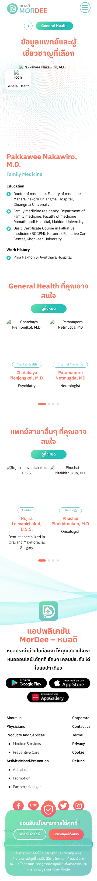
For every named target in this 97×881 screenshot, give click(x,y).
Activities (20, 770)
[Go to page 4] (58, 404)
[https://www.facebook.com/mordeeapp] (18, 805)
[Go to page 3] (53, 404)
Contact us (81, 726)
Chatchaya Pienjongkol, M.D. (26, 375)
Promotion (21, 778)
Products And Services (25, 735)
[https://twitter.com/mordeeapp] (63, 805)
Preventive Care (26, 752)
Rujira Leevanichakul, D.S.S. (26, 524)
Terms (77, 735)
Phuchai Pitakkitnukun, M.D (70, 521)
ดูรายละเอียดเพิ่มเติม (55, 869)
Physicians (15, 726)
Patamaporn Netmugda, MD (70, 375)
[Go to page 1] (42, 404)
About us (14, 718)
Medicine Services (28, 761)
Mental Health (27, 364)
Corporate (80, 718)
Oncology (70, 510)
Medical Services (27, 744)
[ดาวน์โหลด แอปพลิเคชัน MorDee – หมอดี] (26, 683)
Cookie (78, 752)
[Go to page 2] (49, 404)
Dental (27, 510)
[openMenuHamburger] (85, 7)
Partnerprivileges (27, 787)
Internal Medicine (70, 364)
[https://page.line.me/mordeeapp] (33, 806)
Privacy (78, 744)
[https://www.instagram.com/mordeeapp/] (78, 805)
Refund (78, 761)
